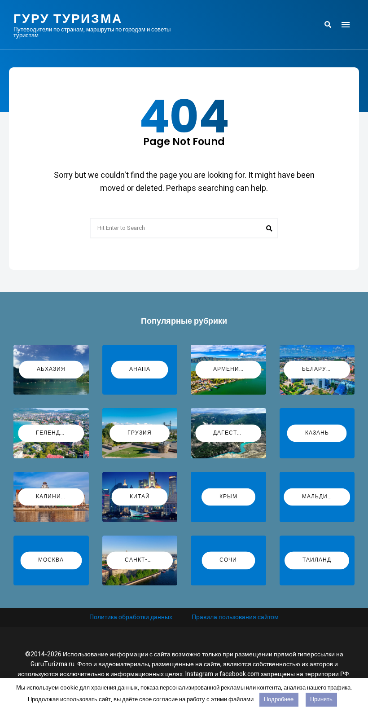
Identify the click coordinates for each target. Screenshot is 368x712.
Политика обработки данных (130, 617)
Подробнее (279, 699)
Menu (346, 25)
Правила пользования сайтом (235, 617)
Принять (321, 699)
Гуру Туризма (68, 18)
